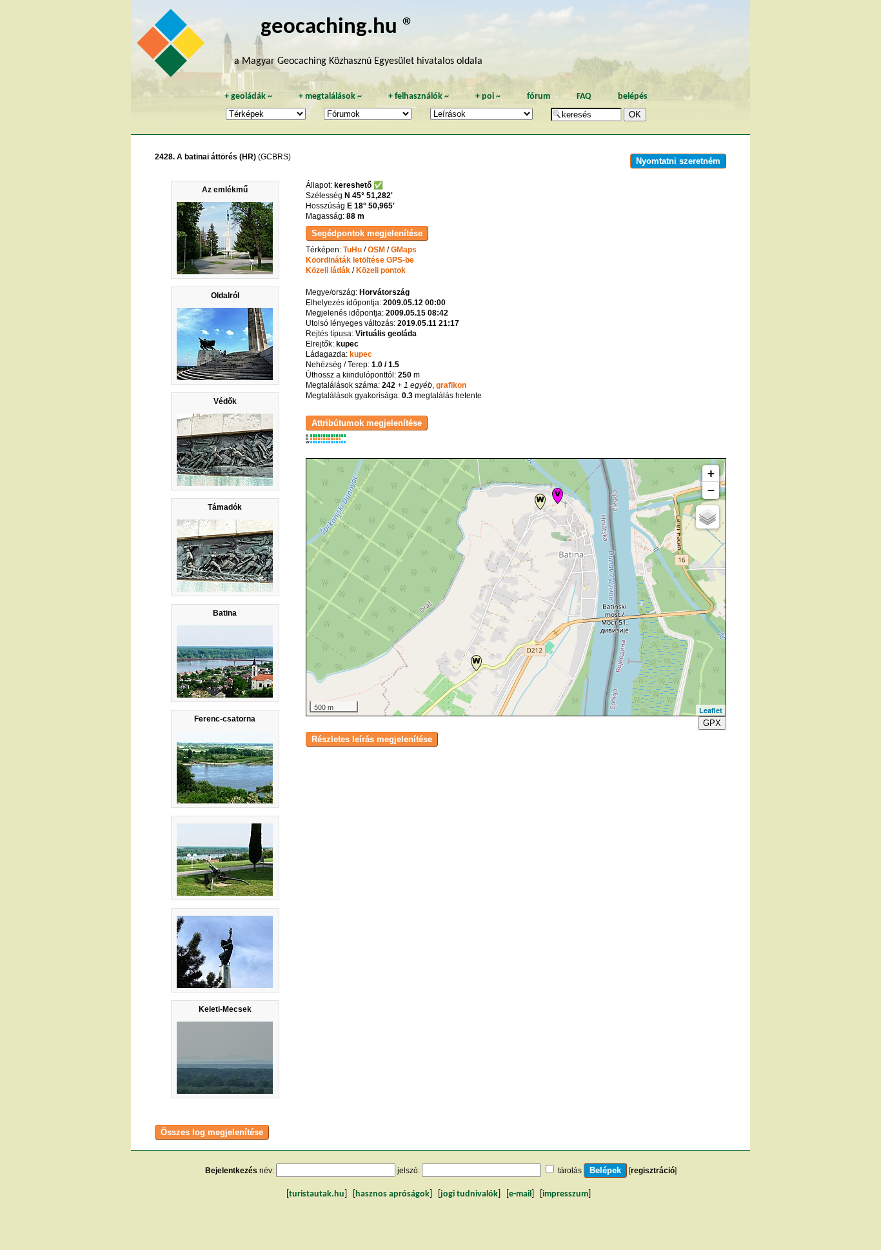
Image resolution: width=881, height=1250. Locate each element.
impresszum (565, 1194)
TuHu (352, 249)
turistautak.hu (316, 1194)
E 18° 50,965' (371, 205)
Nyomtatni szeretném (678, 161)
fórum (538, 96)
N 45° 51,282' (368, 195)
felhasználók (418, 96)
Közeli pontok (381, 270)
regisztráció (653, 1170)
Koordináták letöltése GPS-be (360, 260)
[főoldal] (173, 46)
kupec (361, 354)
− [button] (711, 490)
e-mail (520, 1194)
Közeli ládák (328, 270)
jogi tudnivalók (469, 1194)
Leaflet (710, 710)
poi (488, 96)
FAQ (584, 96)
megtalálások (330, 96)
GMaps (404, 249)
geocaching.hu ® (337, 27)
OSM (376, 249)
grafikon (451, 385)
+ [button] (711, 473)
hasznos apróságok (392, 1194)
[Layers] (707, 517)
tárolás (570, 1170)
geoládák (248, 96)
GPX (712, 723)
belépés (633, 96)
